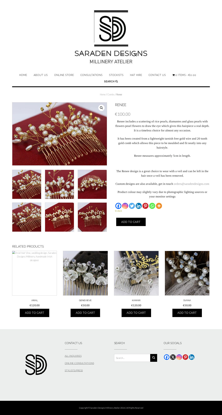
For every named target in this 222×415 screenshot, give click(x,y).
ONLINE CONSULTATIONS (79, 363)
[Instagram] (125, 206)
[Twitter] (132, 206)
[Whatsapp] (152, 206)
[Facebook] (118, 206)
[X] (173, 357)
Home (23, 75)
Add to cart (130, 222)
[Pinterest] (145, 206)
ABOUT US (41, 75)
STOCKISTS (116, 75)
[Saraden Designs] (111, 36)
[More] (159, 206)
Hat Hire (136, 75)
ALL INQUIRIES (73, 355)
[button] (101, 108)
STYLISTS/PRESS (74, 370)
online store (64, 75)
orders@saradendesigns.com (191, 183)
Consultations (91, 75)
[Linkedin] (139, 206)
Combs (110, 94)
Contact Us (157, 75)
